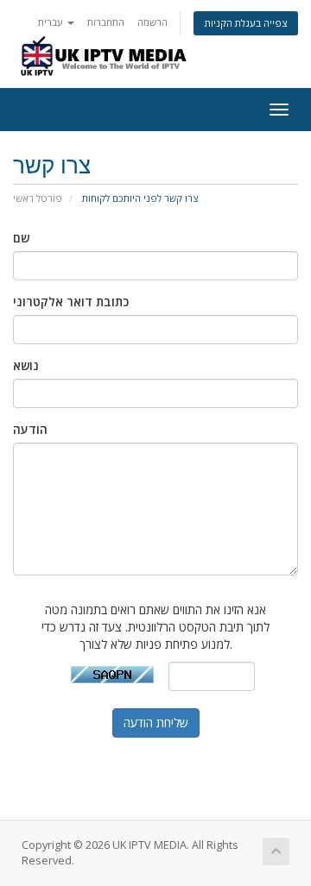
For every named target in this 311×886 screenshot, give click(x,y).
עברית (52, 22)
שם (21, 237)
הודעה (30, 429)
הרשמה (152, 22)
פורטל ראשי (37, 198)
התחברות (105, 22)
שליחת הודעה (156, 722)
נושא (26, 365)
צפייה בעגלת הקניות (246, 22)
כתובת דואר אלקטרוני (71, 301)
